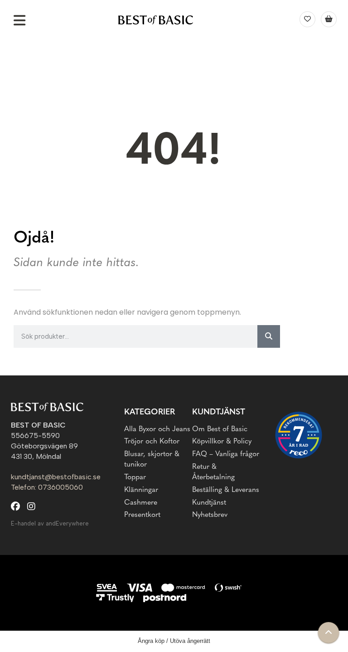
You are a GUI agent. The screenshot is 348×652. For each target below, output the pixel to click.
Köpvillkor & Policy (221, 441)
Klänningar (141, 490)
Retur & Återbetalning (213, 472)
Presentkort (142, 515)
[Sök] (268, 336)
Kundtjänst (209, 502)
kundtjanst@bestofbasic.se (56, 476)
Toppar (135, 477)
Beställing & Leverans (225, 490)
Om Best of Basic (219, 429)
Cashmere (140, 502)
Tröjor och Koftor (151, 441)
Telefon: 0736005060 (47, 487)
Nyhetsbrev (209, 515)
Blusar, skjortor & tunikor (151, 459)
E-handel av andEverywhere (50, 523)
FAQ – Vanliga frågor (225, 454)
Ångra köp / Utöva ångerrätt (174, 640)
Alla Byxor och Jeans (157, 429)
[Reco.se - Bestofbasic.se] (299, 435)
